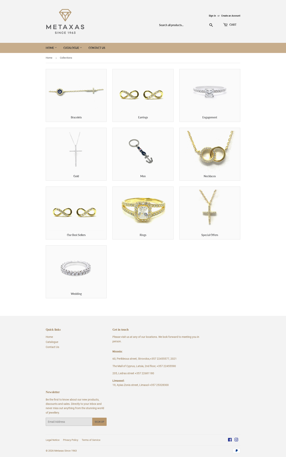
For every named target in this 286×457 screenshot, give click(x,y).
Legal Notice (53, 440)
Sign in (212, 15)
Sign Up (99, 421)
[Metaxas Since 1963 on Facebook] (230, 440)
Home (50, 47)
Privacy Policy (70, 440)
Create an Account (230, 15)
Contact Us (97, 47)
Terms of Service (91, 440)
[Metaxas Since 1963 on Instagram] (236, 440)
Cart (232, 24)
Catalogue (71, 47)
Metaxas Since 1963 (65, 450)
